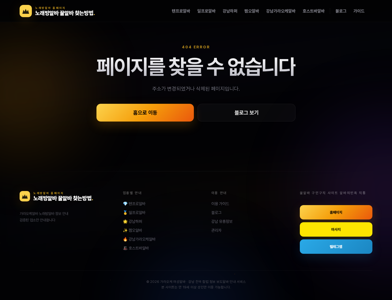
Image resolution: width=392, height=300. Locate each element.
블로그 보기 (247, 113)
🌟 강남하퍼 (132, 221)
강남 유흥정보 (221, 221)
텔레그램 (336, 247)
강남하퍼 (230, 11)
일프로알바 (206, 11)
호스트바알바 (314, 11)
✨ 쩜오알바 (132, 230)
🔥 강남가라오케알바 (139, 239)
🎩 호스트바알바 (136, 248)
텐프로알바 (181, 11)
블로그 (340, 11)
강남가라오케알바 (281, 11)
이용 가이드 (220, 203)
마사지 (336, 229)
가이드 (358, 11)
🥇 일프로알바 (134, 212)
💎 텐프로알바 (134, 203)
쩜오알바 (251, 11)
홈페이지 (336, 212)
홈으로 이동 (145, 113)
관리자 (216, 230)
